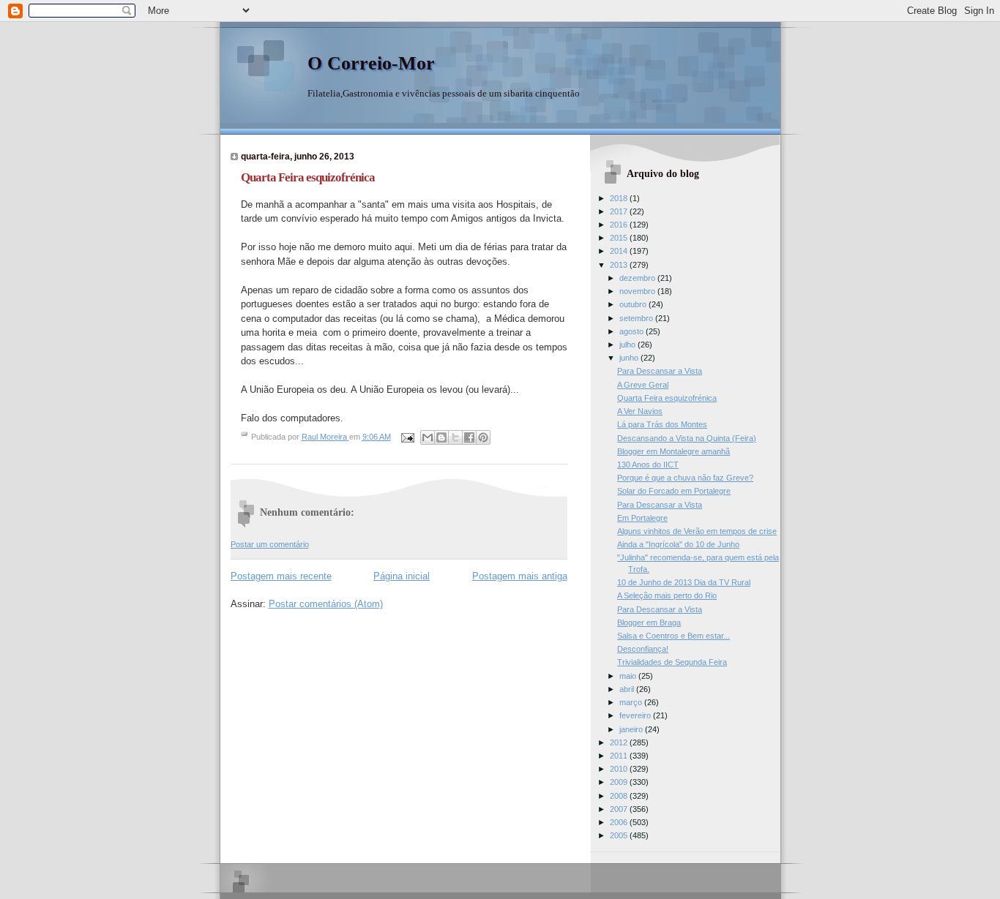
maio (628, 676)
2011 (620, 755)
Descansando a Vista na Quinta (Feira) (686, 438)
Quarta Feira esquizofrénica (667, 398)
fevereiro (636, 715)
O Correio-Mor (371, 63)
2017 (620, 211)
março (631, 702)
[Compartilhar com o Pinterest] (483, 437)
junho (630, 357)
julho (628, 344)
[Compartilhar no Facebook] (469, 437)
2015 (620, 237)
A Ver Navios (640, 411)
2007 (620, 809)
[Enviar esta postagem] (407, 436)
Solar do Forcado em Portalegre (674, 490)
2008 (620, 795)
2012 (620, 742)
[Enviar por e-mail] (427, 437)
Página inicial (401, 576)
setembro (637, 318)
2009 (620, 782)
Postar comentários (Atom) (326, 603)
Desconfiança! (642, 648)
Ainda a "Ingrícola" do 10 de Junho (678, 544)
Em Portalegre (642, 518)
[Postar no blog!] (441, 437)
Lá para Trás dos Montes (662, 424)
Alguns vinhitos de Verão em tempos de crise (697, 531)
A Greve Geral (642, 384)
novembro (638, 291)
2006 (620, 822)
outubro (634, 304)
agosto (632, 331)
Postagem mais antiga (519, 576)
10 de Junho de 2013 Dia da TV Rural (683, 582)
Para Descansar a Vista (659, 370)
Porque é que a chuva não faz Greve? (685, 477)
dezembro (638, 278)
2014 (620, 251)
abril (627, 689)
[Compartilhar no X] (455, 437)
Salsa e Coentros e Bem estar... (673, 635)
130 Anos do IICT (648, 464)
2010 (620, 768)
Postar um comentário (270, 544)
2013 (620, 264)
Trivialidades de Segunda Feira (672, 662)
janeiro (632, 729)
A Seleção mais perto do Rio (667, 595)
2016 (620, 224)
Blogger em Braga (649, 622)
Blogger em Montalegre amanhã (673, 451)
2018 (620, 198)
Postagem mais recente (281, 576)
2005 (620, 835)
